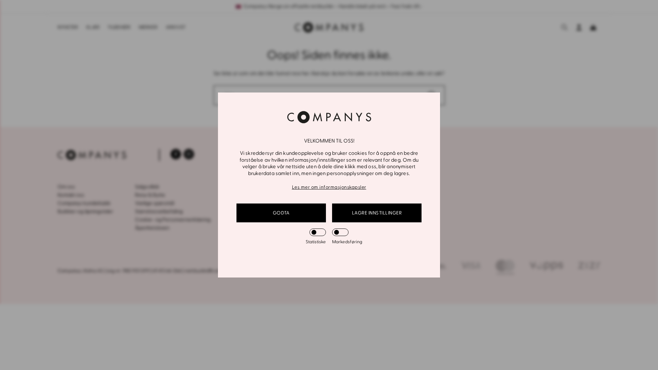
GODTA (281, 213)
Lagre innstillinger (377, 213)
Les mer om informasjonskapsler (329, 187)
